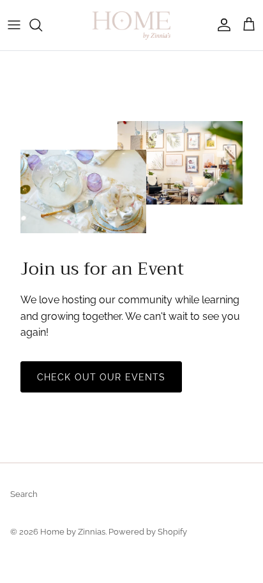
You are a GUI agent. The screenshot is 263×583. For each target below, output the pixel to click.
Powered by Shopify (148, 531)
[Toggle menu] (14, 25)
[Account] (221, 25)
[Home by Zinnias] (131, 25)
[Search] (42, 25)
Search (24, 494)
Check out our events (101, 377)
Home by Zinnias (72, 531)
